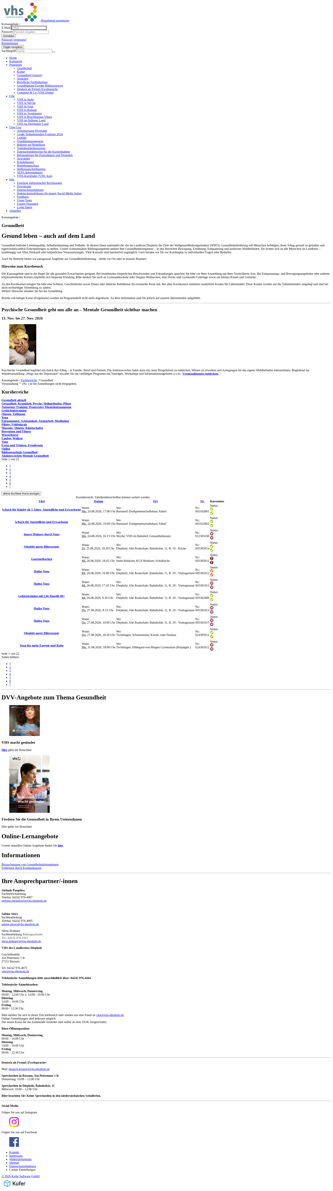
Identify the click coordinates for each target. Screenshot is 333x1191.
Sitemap (14, 1162)
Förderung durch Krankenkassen (21, 868)
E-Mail (6, 27)
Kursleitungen (25, 162)
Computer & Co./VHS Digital (35, 92)
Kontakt (14, 1152)
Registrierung (10, 43)
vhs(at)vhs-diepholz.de (15, 971)
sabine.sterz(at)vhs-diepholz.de (20, 924)
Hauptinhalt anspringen (55, 20)
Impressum (16, 1155)
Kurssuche (15, 61)
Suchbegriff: (9, 51)
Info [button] (11, 179)
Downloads (24, 186)
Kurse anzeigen (21, 493)
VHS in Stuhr (25, 99)
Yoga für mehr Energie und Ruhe (42, 645)
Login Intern (24, 207)
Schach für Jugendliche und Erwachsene (41, 522)
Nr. (202, 501)
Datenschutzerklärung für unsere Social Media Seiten (49, 193)
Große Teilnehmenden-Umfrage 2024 (40, 134)
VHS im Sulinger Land (31, 120)
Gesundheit (29, 75)
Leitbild (21, 137)
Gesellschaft (24, 68)
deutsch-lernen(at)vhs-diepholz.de (29, 1069)
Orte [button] (12, 96)
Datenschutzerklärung (30, 190)
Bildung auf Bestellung (31, 144)
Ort (155, 501)
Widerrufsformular (20, 1159)
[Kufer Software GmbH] (15, 1187)
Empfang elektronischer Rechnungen (39, 183)
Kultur (21, 71)
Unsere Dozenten (27, 203)
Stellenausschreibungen (31, 169)
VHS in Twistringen (29, 113)
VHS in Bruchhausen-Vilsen (34, 117)
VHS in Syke (25, 106)
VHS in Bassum (27, 110)
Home (13, 57)
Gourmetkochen (41, 559)
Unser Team (24, 200)
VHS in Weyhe (26, 103)
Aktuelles (15, 210)
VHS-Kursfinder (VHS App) (34, 176)
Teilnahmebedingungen (31, 148)
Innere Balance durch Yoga (41, 534)
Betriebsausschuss (28, 165)
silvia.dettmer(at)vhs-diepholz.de (21, 941)
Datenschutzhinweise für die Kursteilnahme (43, 151)
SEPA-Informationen (30, 172)
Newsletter (23, 158)
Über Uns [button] (15, 127)
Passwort (7, 31)
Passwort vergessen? (14, 39)
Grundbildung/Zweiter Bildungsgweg (40, 85)
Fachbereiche (29, 380)
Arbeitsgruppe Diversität (32, 130)
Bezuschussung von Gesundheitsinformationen (30, 864)
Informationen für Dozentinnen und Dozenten (45, 155)
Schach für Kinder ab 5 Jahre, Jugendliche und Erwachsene (41, 509)
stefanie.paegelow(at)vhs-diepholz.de (24, 900)
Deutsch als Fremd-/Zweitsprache (37, 89)
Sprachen (22, 78)
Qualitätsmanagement (30, 141)
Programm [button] (15, 64)
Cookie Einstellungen (22, 1169)
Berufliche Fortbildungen (32, 82)
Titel (42, 501)
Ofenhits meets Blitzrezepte (41, 546)
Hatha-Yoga (41, 571)
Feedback (23, 196)
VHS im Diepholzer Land (33, 123)
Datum (98, 501)
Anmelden (8, 36)
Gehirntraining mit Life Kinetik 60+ (41, 596)
